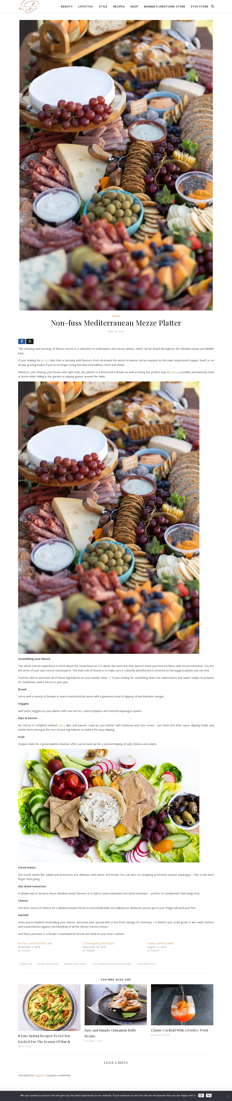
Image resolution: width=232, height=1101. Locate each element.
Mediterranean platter (75, 963)
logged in (40, 1075)
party (62, 725)
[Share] (22, 341)
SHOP (134, 6)
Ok (201, 1095)
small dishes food (146, 963)
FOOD (116, 316)
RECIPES (119, 6)
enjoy (173, 372)
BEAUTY (67, 6)
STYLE (103, 6)
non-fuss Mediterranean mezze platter (112, 963)
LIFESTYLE (85, 6)
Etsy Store (199, 6)
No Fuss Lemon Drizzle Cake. (35, 943)
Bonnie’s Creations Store (164, 6)
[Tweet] (30, 341)
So (109, 677)
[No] (227, 1096)
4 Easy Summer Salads (160, 943)
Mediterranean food (48, 963)
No (208, 1095)
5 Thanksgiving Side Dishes (98, 943)
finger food (26, 963)
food (46, 360)
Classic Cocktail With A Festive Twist (179, 1030)
